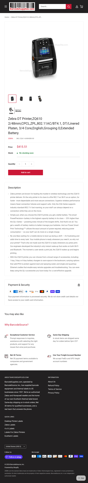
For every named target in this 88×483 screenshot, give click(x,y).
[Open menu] (6, 6)
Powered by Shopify (12, 467)
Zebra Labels (10, 425)
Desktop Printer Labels (14, 421)
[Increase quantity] (31, 164)
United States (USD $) (13, 446)
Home (7, 17)
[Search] (69, 6)
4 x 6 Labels (9, 428)
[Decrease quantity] (19, 164)
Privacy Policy (53, 393)
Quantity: (11, 164)
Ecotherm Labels (11, 436)
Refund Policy (53, 385)
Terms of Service (55, 389)
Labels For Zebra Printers (15, 432)
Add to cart (25, 172)
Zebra (10, 138)
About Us (51, 382)
